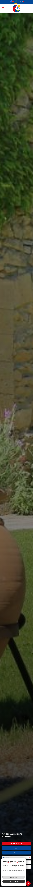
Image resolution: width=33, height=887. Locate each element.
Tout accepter (14, 881)
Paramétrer (13, 877)
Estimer (16, 853)
